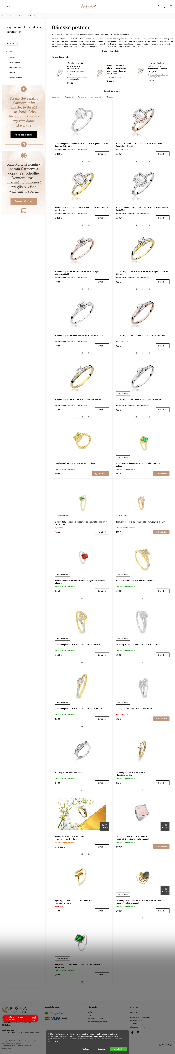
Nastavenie (86, 1049)
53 (82, 662)
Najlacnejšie (69, 97)
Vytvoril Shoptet (167, 1045)
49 (75, 854)
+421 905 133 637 (136, 1024)
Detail (100, 154)
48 (89, 161)
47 (82, 161)
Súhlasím (119, 1049)
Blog (89, 1015)
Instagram (138, 1033)
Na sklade (12, 43)
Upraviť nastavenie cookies (11, 1043)
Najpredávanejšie (96, 97)
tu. (58, 1041)
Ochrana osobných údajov (97, 1021)
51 (89, 854)
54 (82, 790)
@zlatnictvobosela (137, 1027)
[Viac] (4, 6)
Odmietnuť (102, 1049)
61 (142, 918)
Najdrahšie (82, 97)
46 (75, 161)
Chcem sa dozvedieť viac (111, 51)
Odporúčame (56, 97)
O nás (90, 1012)
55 (82, 598)
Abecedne (110, 97)
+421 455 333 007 (136, 1020)
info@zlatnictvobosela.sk (140, 1017)
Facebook (132, 1033)
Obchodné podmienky (96, 1018)
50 (82, 854)
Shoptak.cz (27, 1046)
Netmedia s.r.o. (7, 1048)
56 (82, 982)
